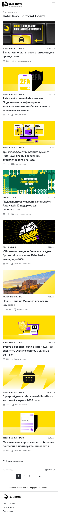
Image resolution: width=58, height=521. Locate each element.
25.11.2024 (51, 247)
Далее (48, 469)
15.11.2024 (51, 297)
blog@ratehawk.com (38, 487)
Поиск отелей (9, 503)
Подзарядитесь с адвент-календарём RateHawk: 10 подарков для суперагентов (27, 205)
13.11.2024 (51, 343)
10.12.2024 (51, 197)
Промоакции (9, 197)
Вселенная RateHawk (13, 48)
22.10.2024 (51, 438)
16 (40, 476)
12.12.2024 (51, 148)
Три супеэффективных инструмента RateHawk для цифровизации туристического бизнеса (26, 155)
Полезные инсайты (12, 297)
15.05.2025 (51, 94)
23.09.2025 (51, 48)
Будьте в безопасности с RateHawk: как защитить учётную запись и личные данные (28, 350)
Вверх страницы (14, 461)
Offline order (8, 507)
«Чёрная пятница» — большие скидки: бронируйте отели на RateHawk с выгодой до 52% (27, 255)
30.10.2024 (51, 392)
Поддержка (8, 511)
